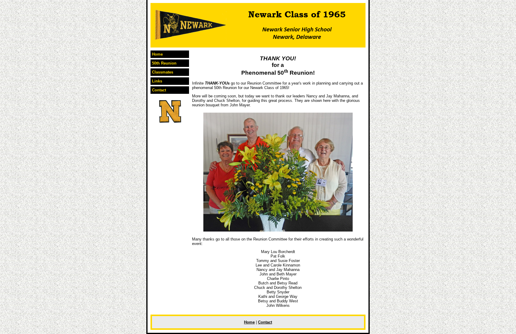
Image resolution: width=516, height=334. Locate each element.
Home (157, 54)
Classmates (162, 72)
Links (157, 81)
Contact (159, 90)
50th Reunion (164, 63)
